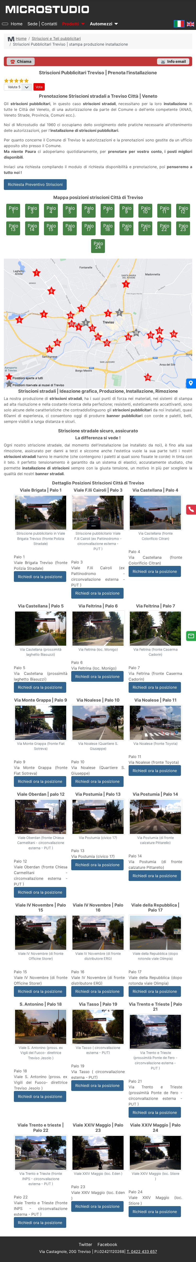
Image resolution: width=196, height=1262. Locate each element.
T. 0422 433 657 (142, 1251)
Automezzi (101, 23)
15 (51, 227)
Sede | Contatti (42, 23)
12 (183, 210)
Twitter (85, 1244)
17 (89, 227)
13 (13, 227)
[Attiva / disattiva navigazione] (5, 24)
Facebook (107, 1244)
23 (183, 227)
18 (108, 227)
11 (164, 210)
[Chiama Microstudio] (191, 510)
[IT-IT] (179, 23)
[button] (173, 61)
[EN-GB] (190, 24)
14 (32, 227)
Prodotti (70, 23)
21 (145, 227)
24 (98, 245)
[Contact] (191, 636)
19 (126, 227)
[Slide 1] (40, 512)
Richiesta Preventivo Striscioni (35, 184)
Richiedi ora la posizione (40, 576)
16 (70, 227)
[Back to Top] (190, 1237)
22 (164, 227)
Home (16, 23)
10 (145, 210)
